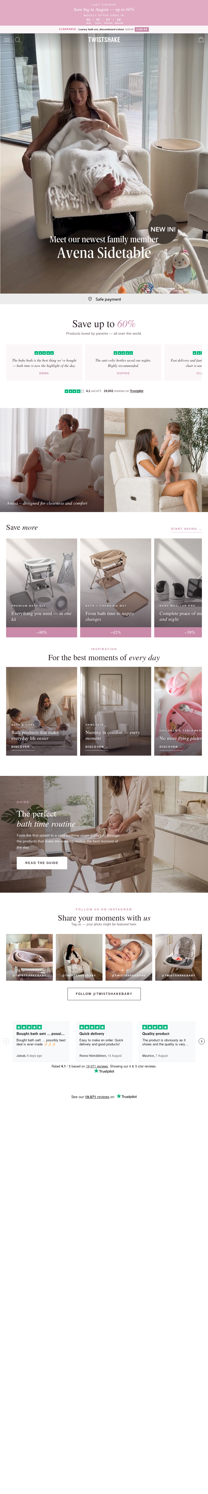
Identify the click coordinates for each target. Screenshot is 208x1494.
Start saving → (186, 528)
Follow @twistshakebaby (104, 993)
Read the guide (42, 862)
